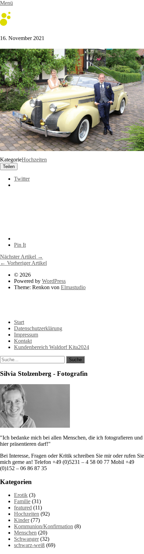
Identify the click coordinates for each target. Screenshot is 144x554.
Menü (6, 3)
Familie (22, 501)
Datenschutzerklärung (38, 328)
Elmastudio (73, 287)
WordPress (54, 281)
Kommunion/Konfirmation (43, 526)
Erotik (21, 495)
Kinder (21, 520)
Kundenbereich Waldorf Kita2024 (51, 347)
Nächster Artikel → (21, 257)
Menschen (25, 533)
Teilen (9, 166)
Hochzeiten (34, 160)
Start (19, 322)
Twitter (22, 179)
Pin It (20, 245)
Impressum (26, 335)
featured (23, 508)
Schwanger (26, 539)
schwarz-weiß (29, 545)
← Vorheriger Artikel (23, 263)
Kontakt (23, 341)
